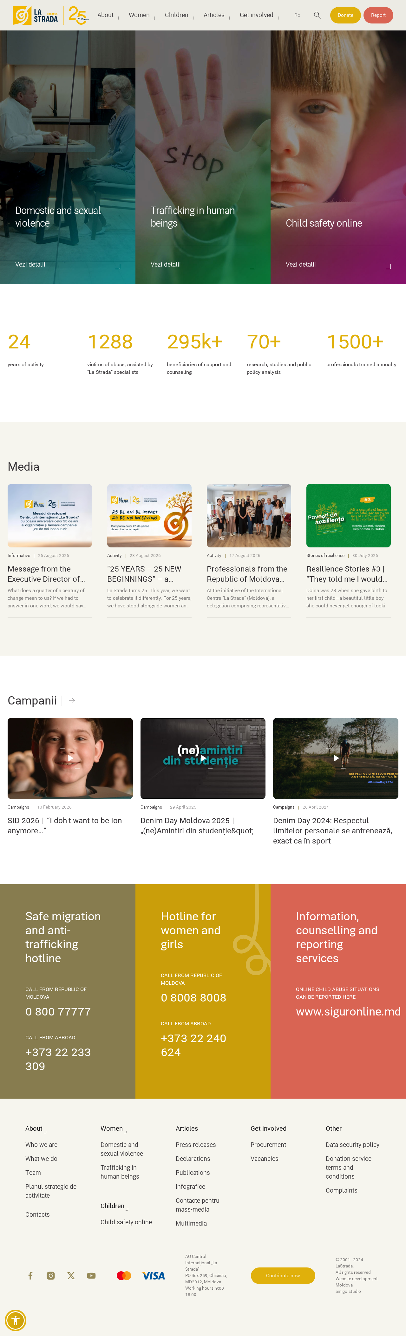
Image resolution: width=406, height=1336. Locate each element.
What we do (41, 1159)
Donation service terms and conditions (348, 1167)
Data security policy (352, 1145)
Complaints (341, 1190)
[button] (15, 1320)
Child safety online (324, 223)
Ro (297, 15)
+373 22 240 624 (193, 1045)
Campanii (32, 701)
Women (139, 15)
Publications (193, 1173)
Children (176, 15)
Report (378, 15)
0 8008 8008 (193, 997)
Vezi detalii (30, 264)
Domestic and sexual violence (58, 217)
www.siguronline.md (348, 1011)
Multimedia (191, 1223)
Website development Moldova (357, 1281)
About (105, 15)
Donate (345, 15)
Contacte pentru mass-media (197, 1205)
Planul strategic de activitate (50, 1191)
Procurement (268, 1145)
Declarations (193, 1159)
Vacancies (264, 1159)
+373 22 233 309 (58, 1059)
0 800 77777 (58, 1011)
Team (33, 1173)
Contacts (37, 1215)
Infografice (190, 1187)
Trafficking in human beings (193, 217)
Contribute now (283, 1276)
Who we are (41, 1145)
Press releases (196, 1145)
